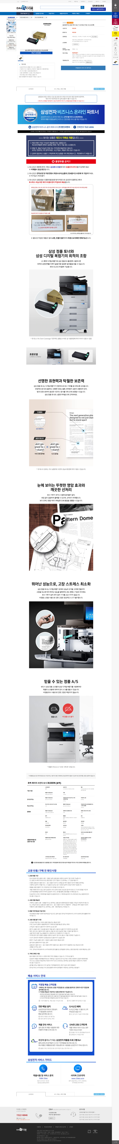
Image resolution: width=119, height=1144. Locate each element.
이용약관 (39, 1127)
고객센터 (104, 1)
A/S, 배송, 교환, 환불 (60, 89)
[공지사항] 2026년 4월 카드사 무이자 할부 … (90, 1117)
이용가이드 (51, 13)
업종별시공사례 (39, 13)
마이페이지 (83, 1)
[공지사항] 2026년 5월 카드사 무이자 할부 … (90, 1114)
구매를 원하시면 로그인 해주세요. (83, 68)
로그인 (70, 1)
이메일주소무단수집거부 (60, 1127)
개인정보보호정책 (48, 1127)
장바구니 (97, 1)
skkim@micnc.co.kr (65, 1133)
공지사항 (82, 1109)
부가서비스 (90, 1)
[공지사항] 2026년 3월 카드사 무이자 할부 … (90, 1119)
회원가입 (76, 1)
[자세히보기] (53, 1139)
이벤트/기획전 (75, 13)
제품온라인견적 (64, 13)
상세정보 (31, 89)
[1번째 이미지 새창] (20, 58)
